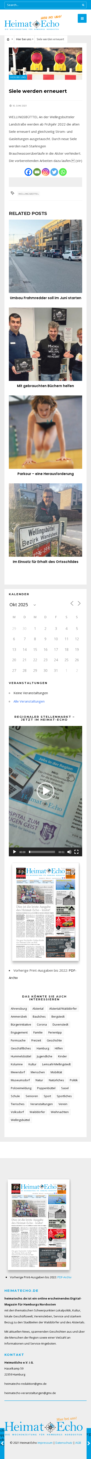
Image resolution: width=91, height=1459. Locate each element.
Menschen (38, 1072)
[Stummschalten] (69, 852)
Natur (39, 1080)
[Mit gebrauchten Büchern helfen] (45, 344)
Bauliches (39, 1016)
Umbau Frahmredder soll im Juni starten (45, 298)
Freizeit (36, 1040)
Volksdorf (17, 1112)
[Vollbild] (76, 852)
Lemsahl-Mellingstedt (56, 1064)
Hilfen (59, 1048)
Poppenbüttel (46, 1088)
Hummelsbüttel (21, 1056)
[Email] (37, 172)
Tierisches (18, 1104)
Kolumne (17, 1064)
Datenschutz (63, 1443)
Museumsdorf (20, 1080)
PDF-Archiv (64, 1277)
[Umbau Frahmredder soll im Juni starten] (45, 256)
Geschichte (54, 1040)
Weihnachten (60, 1112)
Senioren (32, 1096)
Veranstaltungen (41, 1104)
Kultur (32, 1064)
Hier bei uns (23, 39)
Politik (74, 1080)
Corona (42, 1024)
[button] (45, 791)
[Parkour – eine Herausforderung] (45, 432)
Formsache (18, 1040)
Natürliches (56, 1080)
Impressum (45, 1443)
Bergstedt (57, 1016)
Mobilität (56, 1072)
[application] (45, 791)
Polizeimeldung (21, 1088)
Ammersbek (19, 1016)
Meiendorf (18, 1072)
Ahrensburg (19, 1009)
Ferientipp (55, 1032)
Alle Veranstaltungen (29, 701)
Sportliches (64, 1096)
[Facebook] (28, 172)
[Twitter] (54, 172)
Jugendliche (44, 1056)
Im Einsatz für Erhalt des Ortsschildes (45, 561)
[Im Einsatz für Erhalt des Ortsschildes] (45, 520)
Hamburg (43, 1048)
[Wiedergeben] (14, 852)
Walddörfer (37, 1112)
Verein (63, 1104)
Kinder (62, 1056)
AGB (78, 1443)
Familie (38, 1032)
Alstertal (38, 1009)
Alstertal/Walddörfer (63, 1009)
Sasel (65, 1088)
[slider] (42, 852)
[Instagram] (45, 172)
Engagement (19, 1032)
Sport (47, 1096)
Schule (15, 1096)
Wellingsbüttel (28, 193)
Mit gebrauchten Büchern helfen (45, 386)
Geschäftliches (21, 1048)
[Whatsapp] (63, 172)
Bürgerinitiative (21, 1024)
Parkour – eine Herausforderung (45, 473)
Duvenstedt (60, 1024)
